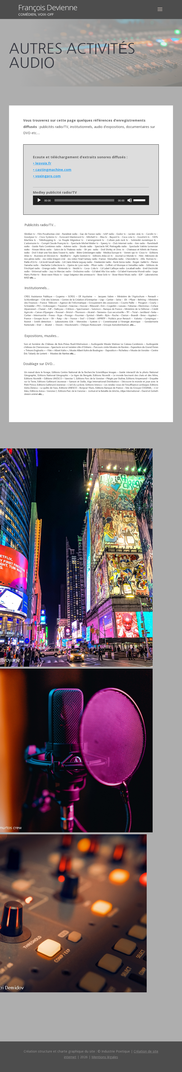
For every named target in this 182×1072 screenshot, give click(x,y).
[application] (91, 200)
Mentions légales (104, 1057)
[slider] (140, 200)
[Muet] (129, 200)
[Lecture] (39, 200)
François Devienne (47, 7)
